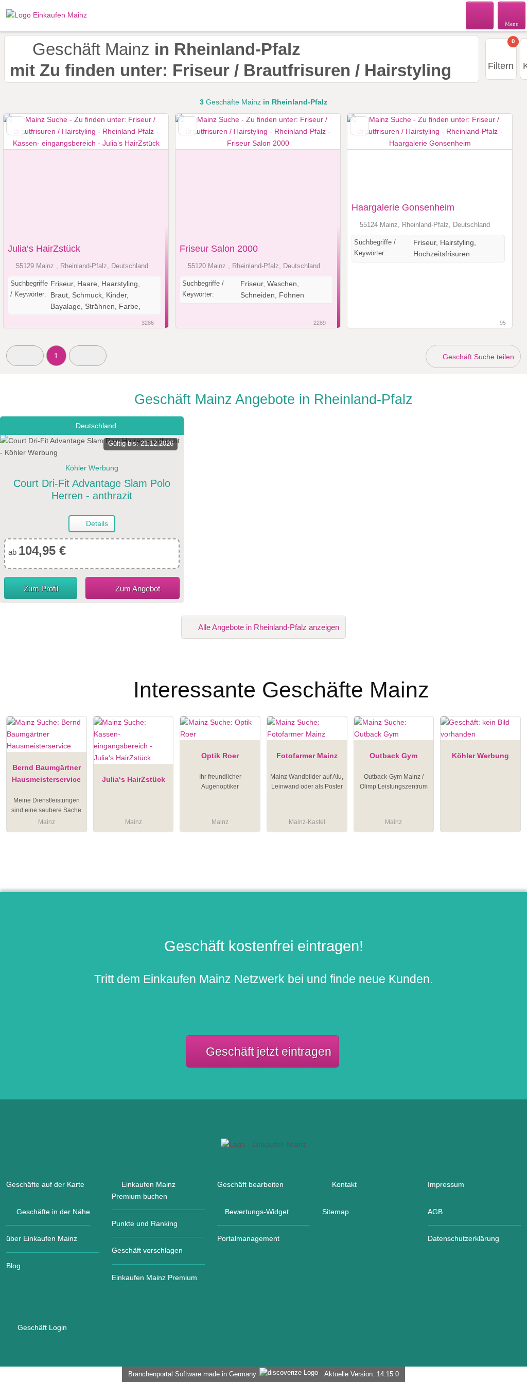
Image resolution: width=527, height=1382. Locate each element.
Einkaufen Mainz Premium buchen (143, 1190)
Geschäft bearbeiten (250, 1184)
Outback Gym (393, 755)
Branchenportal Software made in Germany (190, 1374)
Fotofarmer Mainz (307, 755)
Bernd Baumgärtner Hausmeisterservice (46, 773)
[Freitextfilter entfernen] (480, 15)
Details (96, 523)
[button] (25, 355)
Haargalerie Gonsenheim (403, 207)
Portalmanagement (248, 1238)
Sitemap (335, 1212)
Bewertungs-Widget (257, 1212)
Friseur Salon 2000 (219, 248)
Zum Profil (41, 588)
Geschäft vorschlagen (147, 1250)
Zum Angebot (136, 588)
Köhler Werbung (480, 755)
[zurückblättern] (29, 176)
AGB (435, 1212)
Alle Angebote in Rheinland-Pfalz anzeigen (268, 627)
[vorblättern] (142, 176)
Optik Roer (220, 755)
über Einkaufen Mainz (41, 1238)
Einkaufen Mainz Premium (154, 1277)
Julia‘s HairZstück (44, 248)
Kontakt (344, 1184)
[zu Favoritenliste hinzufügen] (15, 125)
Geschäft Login (41, 1327)
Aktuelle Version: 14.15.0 (361, 1374)
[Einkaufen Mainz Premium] (506, 681)
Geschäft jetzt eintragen (268, 1051)
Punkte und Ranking (145, 1223)
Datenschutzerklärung (463, 1238)
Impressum (446, 1184)
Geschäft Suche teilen (477, 357)
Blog (13, 1266)
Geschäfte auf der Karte (45, 1184)
